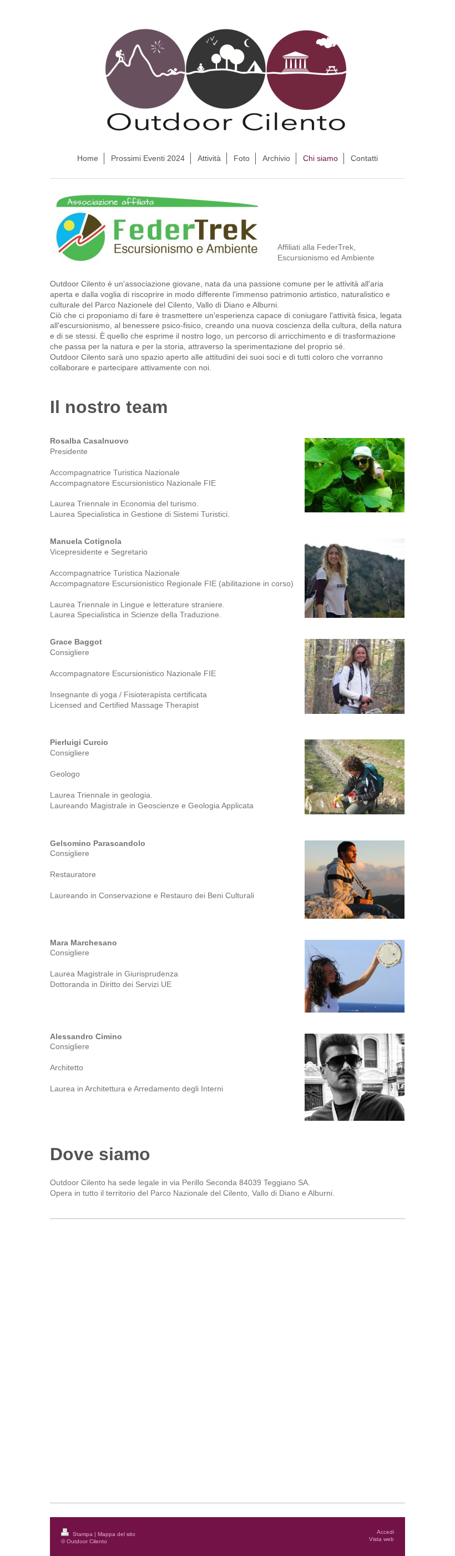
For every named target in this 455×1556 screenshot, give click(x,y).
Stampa (82, 1534)
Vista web (381, 1539)
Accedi (385, 1532)
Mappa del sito (116, 1534)
